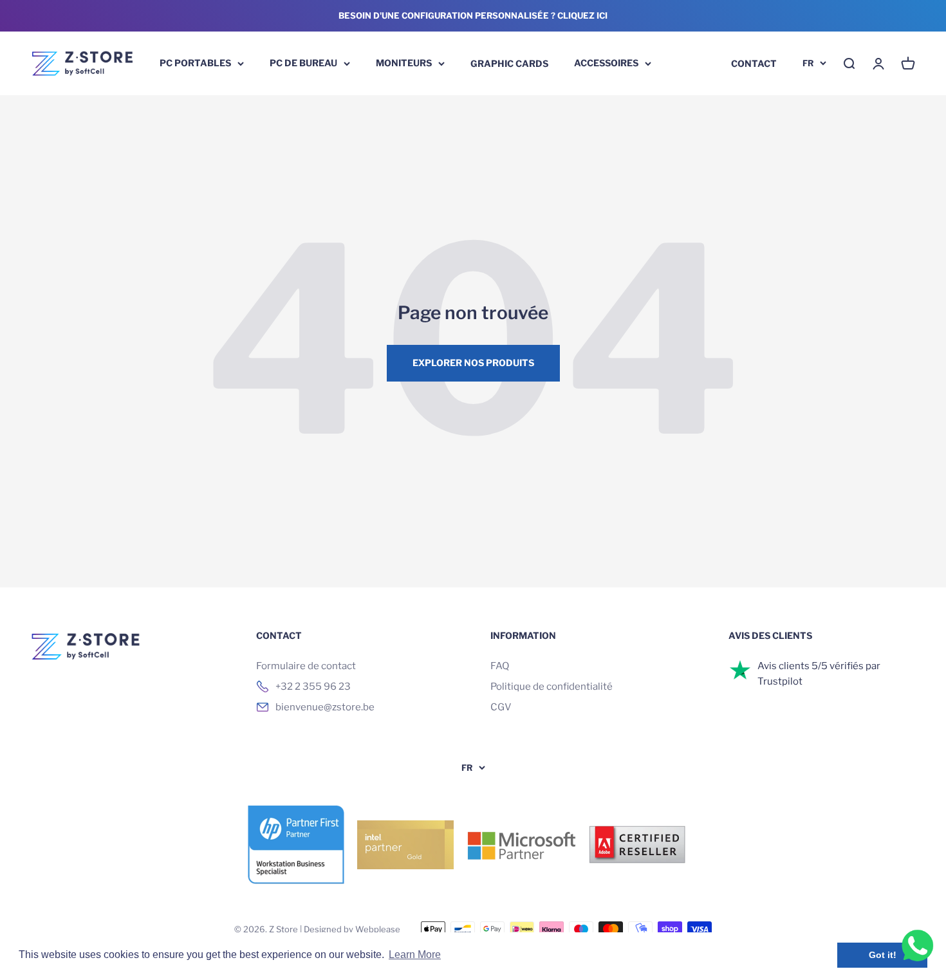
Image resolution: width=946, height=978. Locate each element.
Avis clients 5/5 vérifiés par (818, 666)
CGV (501, 707)
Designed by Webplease (352, 929)
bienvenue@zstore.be (325, 707)
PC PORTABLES (195, 62)
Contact (754, 62)
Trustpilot (779, 681)
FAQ (499, 666)
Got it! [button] (882, 955)
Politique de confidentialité (551, 686)
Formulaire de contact (306, 666)
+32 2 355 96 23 (313, 686)
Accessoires (606, 62)
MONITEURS (404, 62)
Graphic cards (509, 62)
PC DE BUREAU (303, 62)
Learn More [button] (415, 954)
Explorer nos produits (473, 362)
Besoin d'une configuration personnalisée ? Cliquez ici (473, 15)
